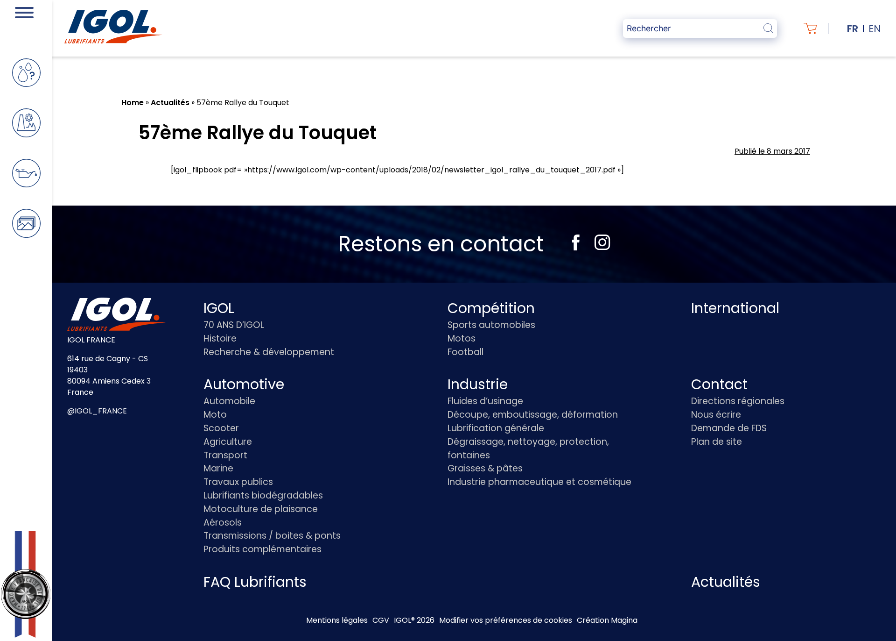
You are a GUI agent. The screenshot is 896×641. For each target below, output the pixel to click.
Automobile (229, 401)
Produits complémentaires (262, 549)
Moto (215, 414)
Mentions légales (337, 620)
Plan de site (716, 441)
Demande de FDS (729, 428)
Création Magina (607, 620)
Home (132, 102)
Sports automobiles (491, 325)
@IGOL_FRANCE (97, 411)
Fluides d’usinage (485, 401)
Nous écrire (716, 414)
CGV (380, 620)
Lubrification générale (496, 428)
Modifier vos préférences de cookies (505, 620)
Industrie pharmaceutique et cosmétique (539, 482)
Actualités (170, 102)
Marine (218, 468)
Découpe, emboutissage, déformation (533, 414)
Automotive (243, 384)
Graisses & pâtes (485, 468)
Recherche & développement (268, 352)
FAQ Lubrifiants (255, 582)
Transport (225, 455)
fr (852, 29)
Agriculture (227, 441)
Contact (719, 384)
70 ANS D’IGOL (233, 325)
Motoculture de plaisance (260, 509)
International (735, 308)
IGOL (218, 308)
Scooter (221, 428)
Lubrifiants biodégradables (263, 495)
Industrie (478, 384)
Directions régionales (737, 401)
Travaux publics (238, 482)
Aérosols (222, 522)
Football (465, 352)
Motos (462, 338)
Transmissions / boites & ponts (272, 535)
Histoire (220, 338)
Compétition (491, 308)
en (874, 29)
